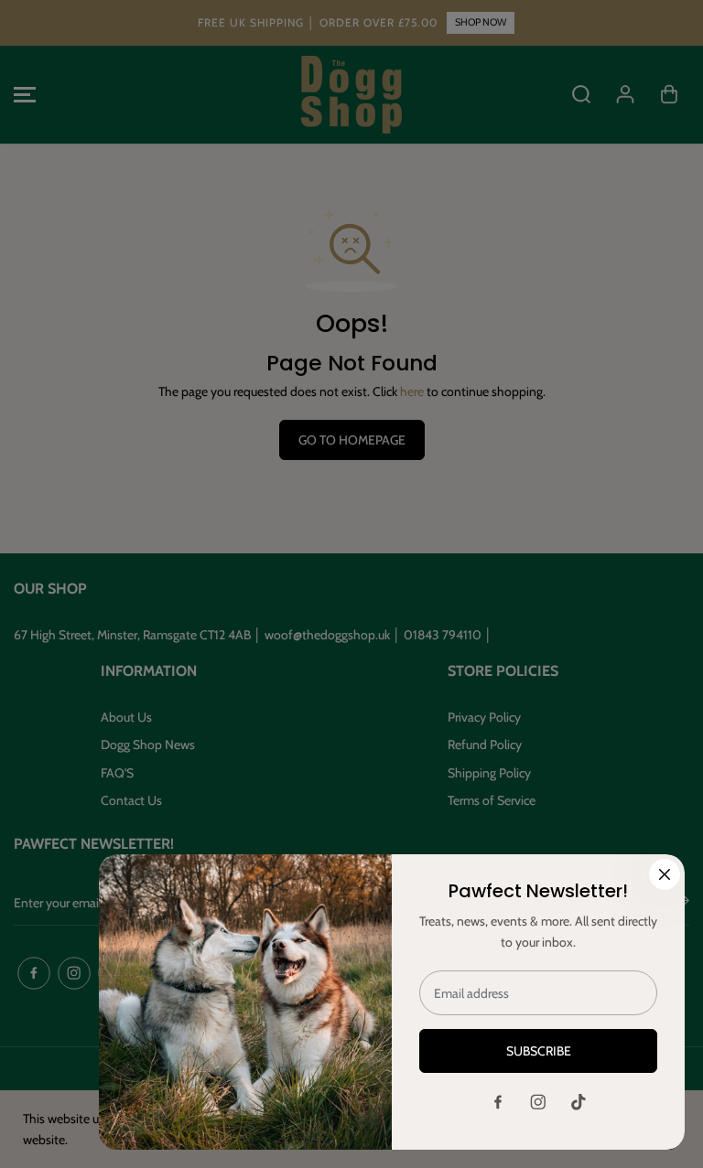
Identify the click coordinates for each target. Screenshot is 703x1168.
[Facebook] (498, 1102)
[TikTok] (578, 1102)
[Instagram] (538, 1102)
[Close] (664, 874)
